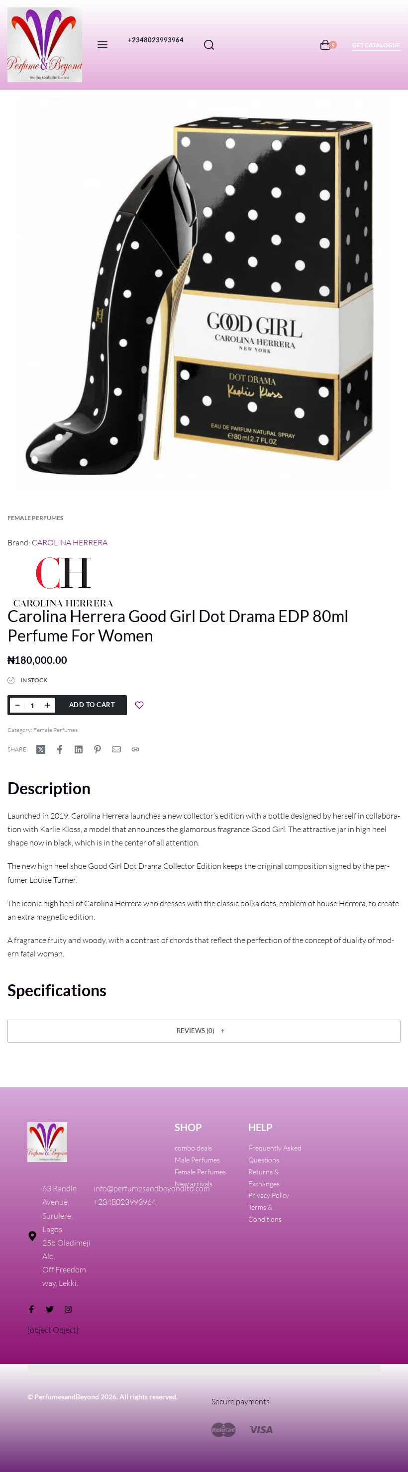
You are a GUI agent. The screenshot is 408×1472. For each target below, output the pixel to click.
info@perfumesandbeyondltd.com (152, 1188)
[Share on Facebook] (59, 749)
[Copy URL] (135, 749)
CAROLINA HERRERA (69, 542)
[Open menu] (102, 45)
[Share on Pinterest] (97, 749)
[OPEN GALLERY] (204, 293)
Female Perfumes (35, 518)
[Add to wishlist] (139, 705)
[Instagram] (68, 1309)
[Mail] (116, 749)
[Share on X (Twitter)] (40, 749)
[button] (204, 1031)
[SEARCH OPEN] (209, 44)
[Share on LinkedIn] (78, 749)
